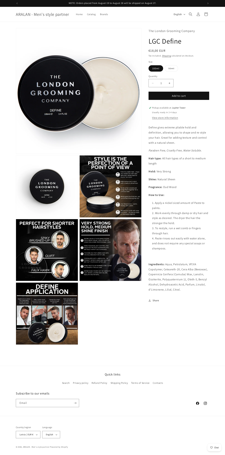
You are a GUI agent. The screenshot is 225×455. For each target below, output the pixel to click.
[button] (190, 14)
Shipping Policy (119, 382)
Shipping (166, 55)
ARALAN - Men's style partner (36, 447)
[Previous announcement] (17, 3)
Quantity (153, 76)
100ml (155, 68)
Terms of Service (140, 382)
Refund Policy (99, 382)
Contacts (158, 382)
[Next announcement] (208, 3)
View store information (165, 117)
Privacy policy (80, 382)
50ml (173, 69)
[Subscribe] (75, 403)
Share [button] (156, 300)
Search (66, 382)
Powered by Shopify (59, 447)
